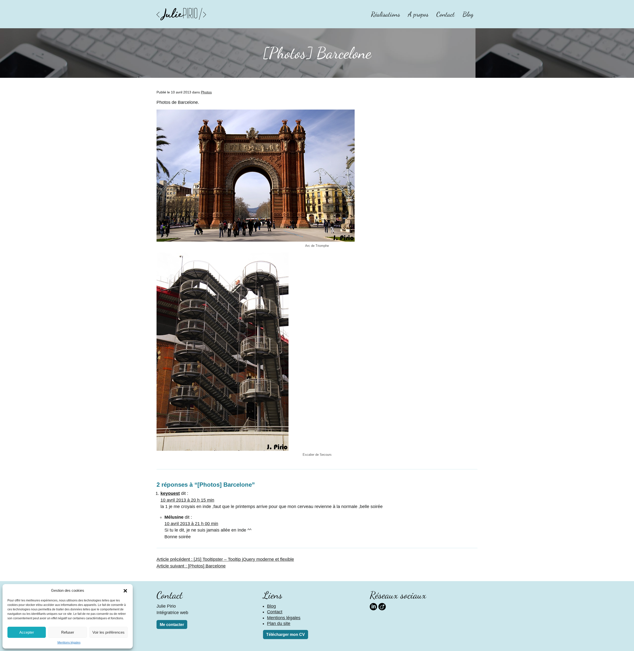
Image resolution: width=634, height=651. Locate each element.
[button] (125, 590)
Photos (206, 92)
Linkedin (373, 606)
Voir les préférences (108, 632)
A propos (418, 14)
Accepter (26, 632)
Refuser (67, 632)
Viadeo (382, 606)
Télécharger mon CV (285, 634)
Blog (468, 14)
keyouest (170, 493)
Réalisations (385, 14)
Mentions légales (68, 642)
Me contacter (172, 625)
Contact (445, 14)
